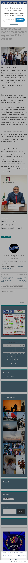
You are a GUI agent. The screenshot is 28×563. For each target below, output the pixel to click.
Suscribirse (20, 19)
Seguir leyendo (14, 24)
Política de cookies (18, 556)
